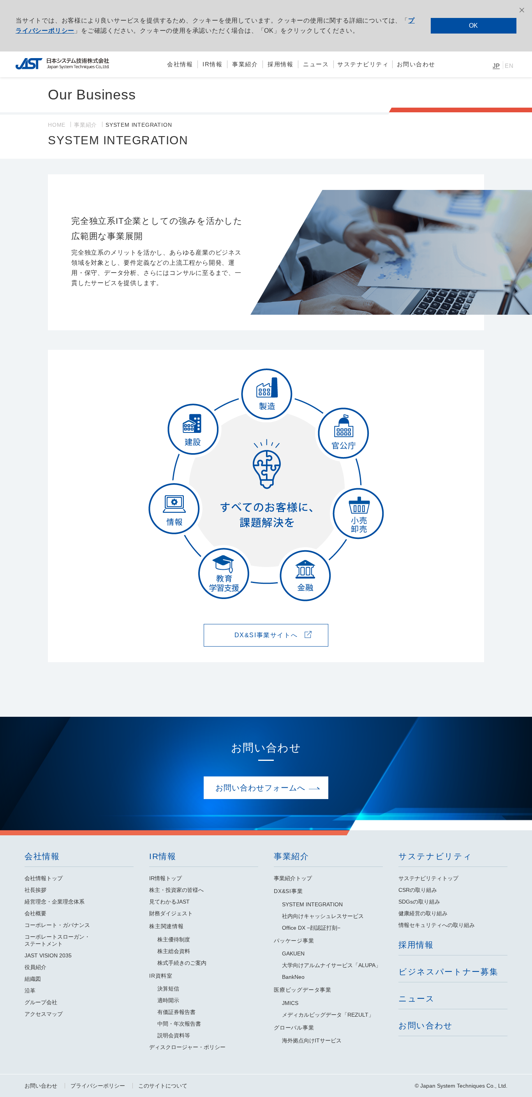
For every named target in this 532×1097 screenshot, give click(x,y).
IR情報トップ (165, 878)
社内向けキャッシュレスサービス (323, 916)
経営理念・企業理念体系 (55, 902)
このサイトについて (162, 1085)
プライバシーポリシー (97, 1085)
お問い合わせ (41, 1085)
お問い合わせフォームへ (260, 787)
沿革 (30, 990)
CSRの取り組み (417, 890)
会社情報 (42, 856)
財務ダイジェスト (171, 913)
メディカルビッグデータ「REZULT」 (328, 1015)
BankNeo (293, 977)
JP (496, 65)
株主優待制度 (173, 939)
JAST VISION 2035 (48, 955)
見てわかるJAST (169, 902)
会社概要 (35, 913)
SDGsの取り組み (419, 902)
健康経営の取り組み (422, 913)
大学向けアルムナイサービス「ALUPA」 (331, 965)
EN (509, 65)
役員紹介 (35, 967)
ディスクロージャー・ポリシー (187, 1047)
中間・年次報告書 (179, 1024)
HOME (56, 125)
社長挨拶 (35, 890)
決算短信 (168, 988)
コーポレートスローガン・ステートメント (57, 940)
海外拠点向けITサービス (312, 1040)
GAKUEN (293, 953)
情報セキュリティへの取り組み (436, 925)
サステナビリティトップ (428, 878)
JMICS (290, 1003)
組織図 (33, 979)
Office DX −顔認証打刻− (311, 928)
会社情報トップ (44, 878)
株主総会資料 (173, 951)
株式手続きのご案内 (181, 963)
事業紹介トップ (293, 878)
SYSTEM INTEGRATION (312, 904)
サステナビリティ (435, 856)
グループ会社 (41, 1002)
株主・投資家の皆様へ (176, 890)
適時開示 (168, 1000)
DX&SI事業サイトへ (266, 635)
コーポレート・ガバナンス (57, 925)
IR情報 (162, 856)
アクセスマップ (44, 1014)
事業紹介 (85, 125)
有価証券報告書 (176, 1012)
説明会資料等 (173, 1035)
